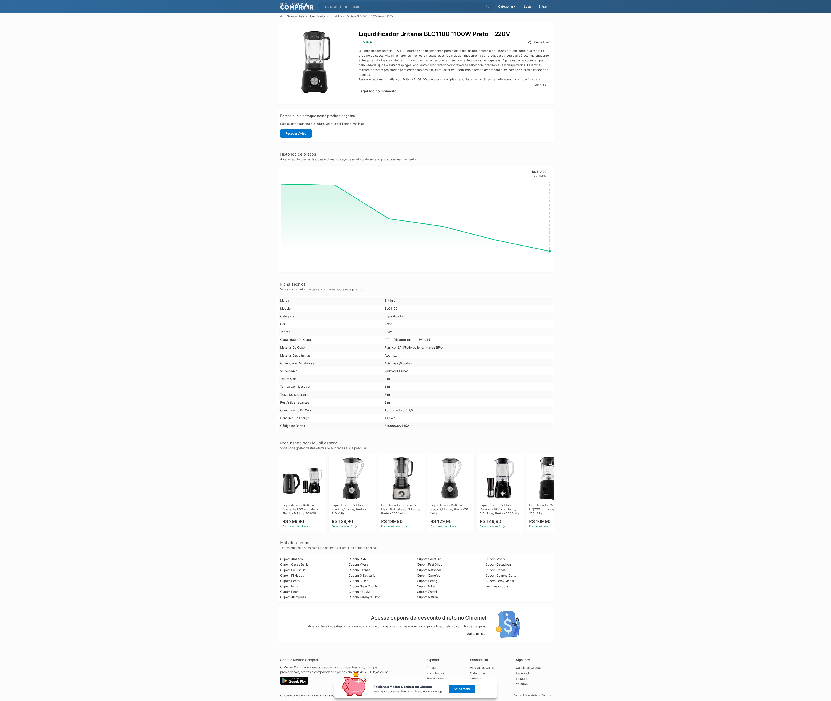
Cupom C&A (357, 559)
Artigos (431, 667)
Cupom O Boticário (362, 575)
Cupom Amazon (291, 559)
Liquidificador (317, 16)
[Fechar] (490, 689)
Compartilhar (541, 42)
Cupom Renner (359, 570)
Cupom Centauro (429, 559)
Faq (516, 695)
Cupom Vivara (359, 564)
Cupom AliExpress (293, 597)
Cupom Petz (289, 591)
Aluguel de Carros (482, 667)
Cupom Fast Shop (429, 564)
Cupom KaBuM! (359, 591)
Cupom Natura (427, 597)
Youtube (522, 684)
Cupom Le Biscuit (292, 570)
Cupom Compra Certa (500, 575)
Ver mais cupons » (498, 586)
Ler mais (540, 84)
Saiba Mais (462, 689)
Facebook (523, 673)
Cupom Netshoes (429, 570)
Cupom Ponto (290, 581)
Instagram (523, 678)
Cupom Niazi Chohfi (363, 586)
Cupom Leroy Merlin (499, 581)
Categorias (477, 673)
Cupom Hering (427, 581)
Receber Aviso (295, 133)
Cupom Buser (358, 581)
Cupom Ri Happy (292, 575)
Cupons (475, 678)
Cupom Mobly (495, 559)
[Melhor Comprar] (298, 6)
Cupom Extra (289, 586)
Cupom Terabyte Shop (365, 597)
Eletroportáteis (295, 16)
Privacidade (530, 695)
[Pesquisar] (487, 6)
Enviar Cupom (436, 678)
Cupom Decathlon (498, 564)
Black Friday (435, 673)
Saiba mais (475, 633)
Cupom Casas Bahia (294, 564)
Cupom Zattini (427, 591)
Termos (546, 695)
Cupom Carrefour (429, 575)
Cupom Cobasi (495, 570)
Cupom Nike (426, 586)
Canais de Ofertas (528, 667)
